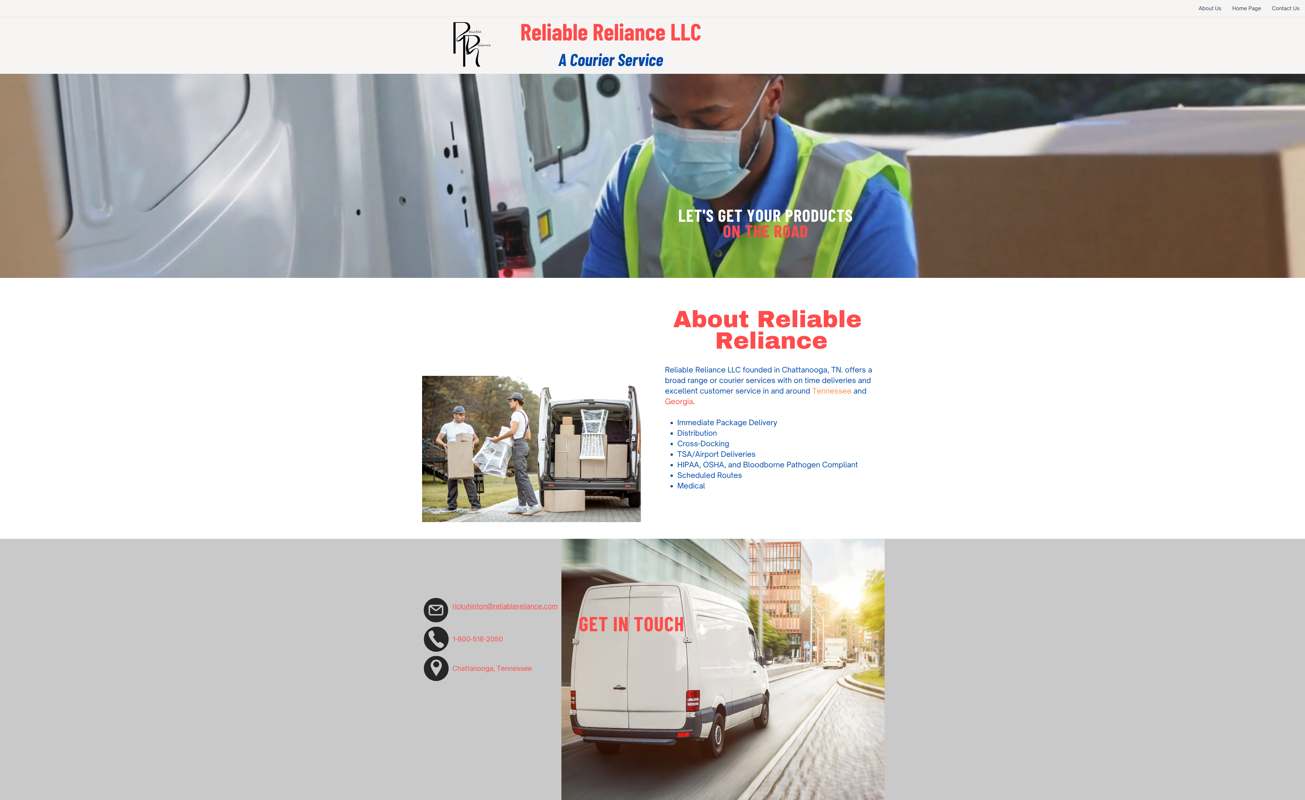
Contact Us (1286, 8)
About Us (1210, 8)
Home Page (1246, 8)
